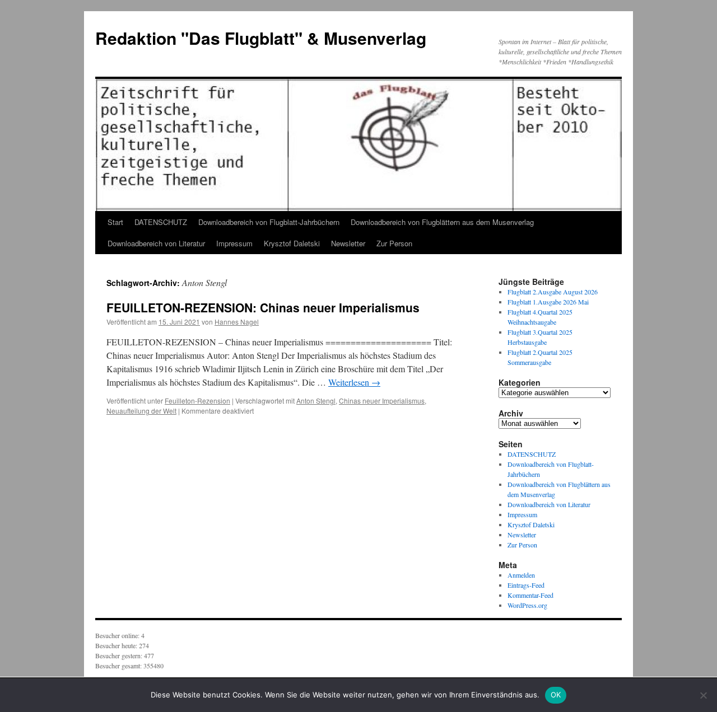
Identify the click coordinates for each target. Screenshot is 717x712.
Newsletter (348, 243)
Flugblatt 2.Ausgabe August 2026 (553, 291)
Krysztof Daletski (292, 243)
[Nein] (703, 695)
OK (556, 694)
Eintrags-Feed (526, 584)
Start (115, 222)
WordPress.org (527, 605)
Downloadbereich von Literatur (156, 243)
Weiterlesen (354, 382)
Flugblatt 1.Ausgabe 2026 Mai (548, 301)
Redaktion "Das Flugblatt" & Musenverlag (260, 38)
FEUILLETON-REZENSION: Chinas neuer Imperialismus (263, 307)
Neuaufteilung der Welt (141, 410)
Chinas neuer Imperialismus (382, 400)
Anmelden (521, 574)
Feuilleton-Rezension (197, 400)
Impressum (234, 243)
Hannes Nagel (237, 321)
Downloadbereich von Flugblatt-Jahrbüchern (268, 222)
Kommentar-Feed (530, 595)
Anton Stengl (316, 400)
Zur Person (394, 243)
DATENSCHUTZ (160, 222)
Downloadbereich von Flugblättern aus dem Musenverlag (442, 222)
